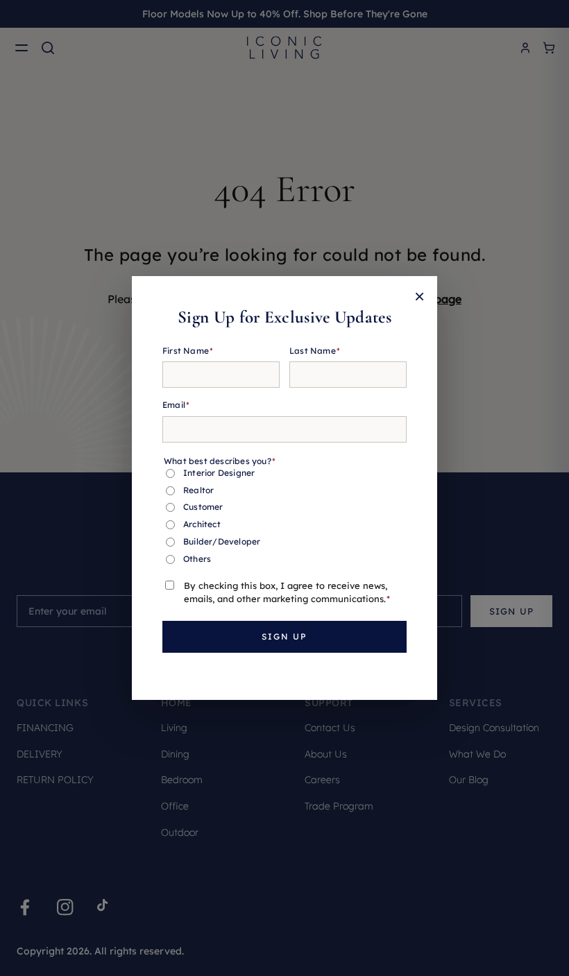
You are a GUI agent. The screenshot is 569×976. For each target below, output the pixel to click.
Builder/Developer (221, 541)
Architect (202, 524)
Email (175, 405)
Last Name (314, 350)
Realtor (198, 490)
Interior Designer (219, 473)
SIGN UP (284, 636)
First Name (187, 350)
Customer (203, 507)
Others (197, 559)
